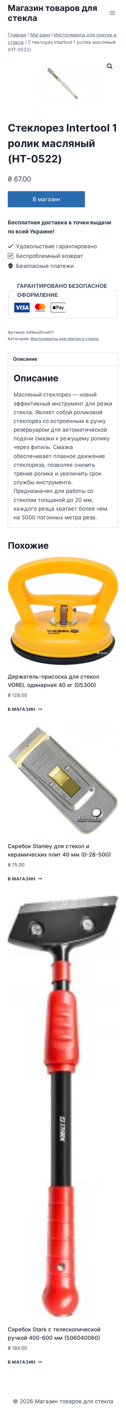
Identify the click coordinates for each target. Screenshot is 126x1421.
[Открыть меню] (112, 13)
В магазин (46, 199)
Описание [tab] (25, 359)
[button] (110, 66)
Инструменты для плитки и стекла (65, 338)
